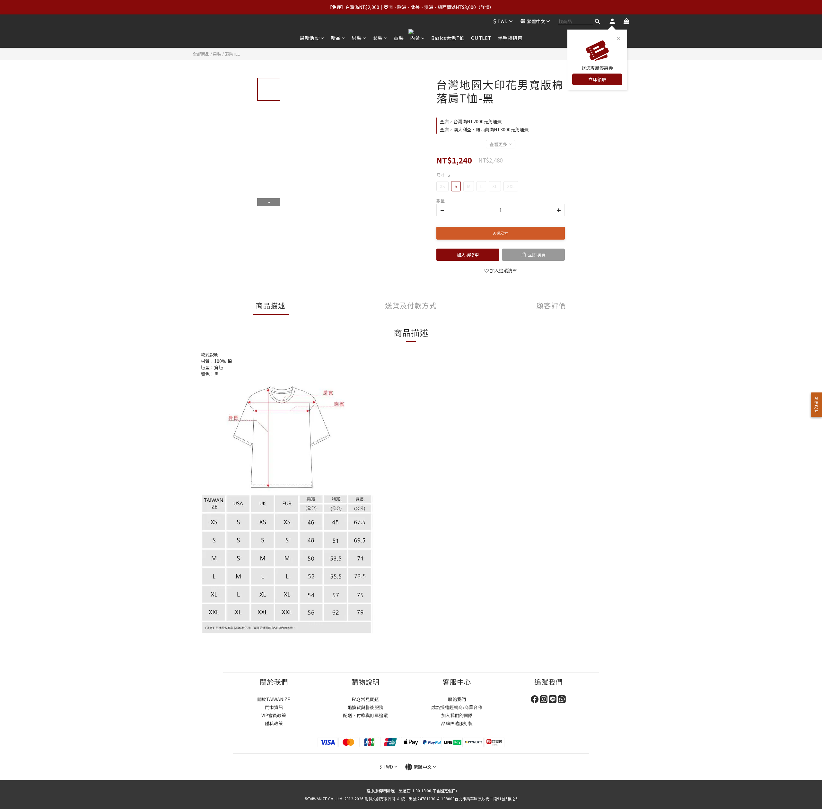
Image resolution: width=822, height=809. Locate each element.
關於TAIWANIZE (273, 699)
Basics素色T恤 (448, 37)
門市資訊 (274, 707)
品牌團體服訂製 (457, 723)
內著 (415, 37)
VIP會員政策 (273, 715)
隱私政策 (274, 723)
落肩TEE (232, 54)
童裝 (399, 37)
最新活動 (309, 37)
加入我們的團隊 (457, 715)
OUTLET (481, 37)
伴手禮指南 (510, 37)
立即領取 (597, 79)
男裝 (357, 37)
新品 (336, 37)
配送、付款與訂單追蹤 (365, 715)
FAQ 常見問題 (365, 699)
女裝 (378, 37)
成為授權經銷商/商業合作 (456, 707)
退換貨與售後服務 (365, 707)
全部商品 (201, 54)
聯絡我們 (457, 699)
